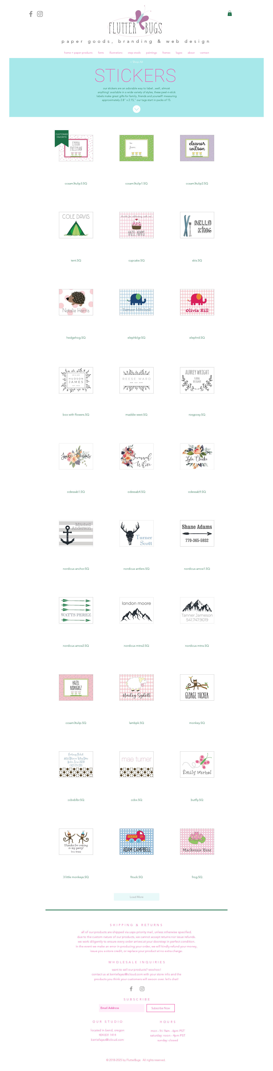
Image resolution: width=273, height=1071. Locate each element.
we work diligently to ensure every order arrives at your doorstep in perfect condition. (136, 941)
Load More (136, 897)
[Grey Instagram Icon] (142, 989)
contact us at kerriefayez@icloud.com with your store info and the (136, 974)
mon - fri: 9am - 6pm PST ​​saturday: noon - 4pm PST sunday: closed (167, 1035)
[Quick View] (76, 148)
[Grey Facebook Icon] (131, 989)
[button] (230, 13)
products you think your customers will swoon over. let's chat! (136, 979)
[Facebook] (31, 14)
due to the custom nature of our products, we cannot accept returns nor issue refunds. (136, 937)
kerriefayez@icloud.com (107, 1039)
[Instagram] (40, 14)
